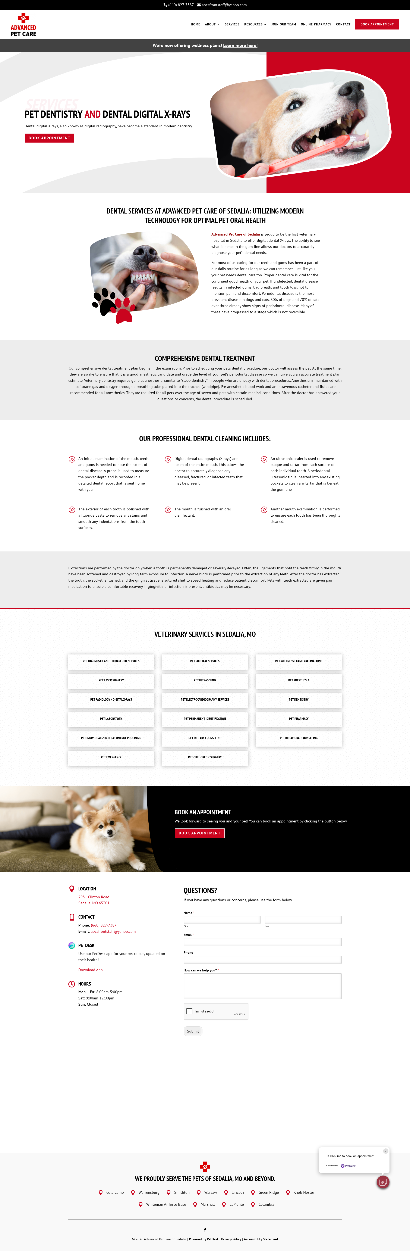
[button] (383, 1182)
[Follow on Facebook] (205, 1229)
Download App (90, 969)
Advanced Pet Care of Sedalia (235, 234)
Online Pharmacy (316, 24)
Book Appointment (377, 24)
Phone (188, 952)
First (186, 926)
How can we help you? (201, 970)
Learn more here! (240, 45)
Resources (253, 24)
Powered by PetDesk (204, 1239)
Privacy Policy (231, 1239)
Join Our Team (284, 24)
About (210, 24)
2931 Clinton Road (93, 896)
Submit (193, 1031)
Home (195, 24)
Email (189, 935)
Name (189, 913)
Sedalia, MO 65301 (94, 902)
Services (232, 24)
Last (267, 926)
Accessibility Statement (261, 1239)
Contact (343, 24)
